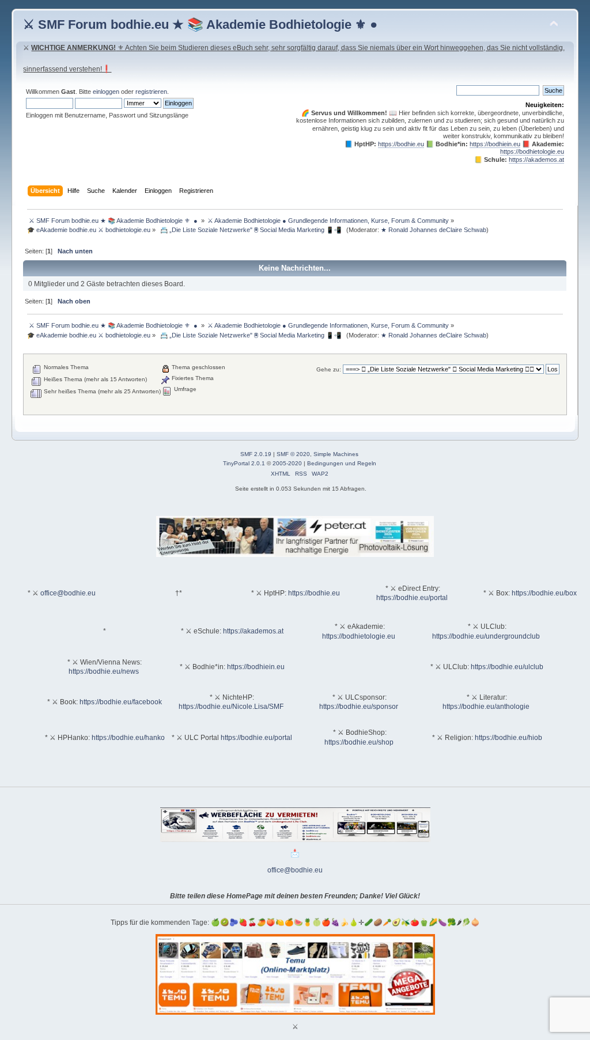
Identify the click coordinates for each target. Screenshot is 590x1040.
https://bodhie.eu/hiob (508, 738)
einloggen (106, 91)
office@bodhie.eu (68, 593)
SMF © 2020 (293, 454)
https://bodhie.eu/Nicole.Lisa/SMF (231, 707)
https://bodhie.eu (401, 144)
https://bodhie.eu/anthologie (486, 707)
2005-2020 (287, 463)
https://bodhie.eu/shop (359, 742)
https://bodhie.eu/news (104, 671)
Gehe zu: (328, 369)
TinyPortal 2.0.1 (244, 463)
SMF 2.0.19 (255, 454)
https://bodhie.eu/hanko (128, 738)
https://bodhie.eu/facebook (121, 702)
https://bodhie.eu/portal (412, 598)
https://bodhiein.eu (495, 144)
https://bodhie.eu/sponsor (358, 707)
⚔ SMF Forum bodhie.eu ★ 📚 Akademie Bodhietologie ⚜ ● (200, 24)
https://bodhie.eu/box (544, 593)
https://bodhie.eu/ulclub (507, 667)
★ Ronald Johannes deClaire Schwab (433, 229)
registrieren (151, 91)
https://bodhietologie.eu (532, 151)
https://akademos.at (536, 159)
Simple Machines (335, 454)
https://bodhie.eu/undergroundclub (486, 636)
